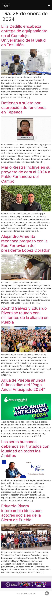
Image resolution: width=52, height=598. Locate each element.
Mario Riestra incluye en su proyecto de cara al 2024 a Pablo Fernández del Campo (25, 174)
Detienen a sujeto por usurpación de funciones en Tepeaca (23, 108)
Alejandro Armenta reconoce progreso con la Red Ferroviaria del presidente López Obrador (25, 243)
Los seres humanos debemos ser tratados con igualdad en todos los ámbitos (25, 448)
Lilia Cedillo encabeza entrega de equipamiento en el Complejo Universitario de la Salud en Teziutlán (24, 35)
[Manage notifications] (47, 593)
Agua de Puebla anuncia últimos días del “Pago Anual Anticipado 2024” (23, 385)
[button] (49, 5)
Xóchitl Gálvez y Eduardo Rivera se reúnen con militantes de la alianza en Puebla (24, 315)
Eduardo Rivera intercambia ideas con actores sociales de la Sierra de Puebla (21, 513)
